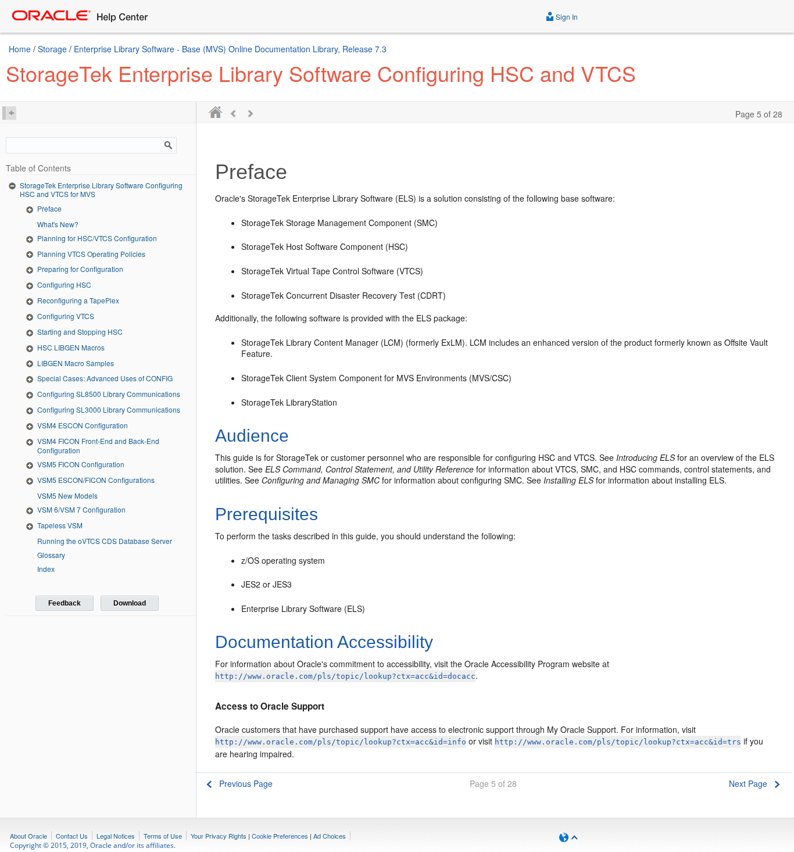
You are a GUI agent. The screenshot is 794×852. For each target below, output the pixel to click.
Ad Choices (329, 835)
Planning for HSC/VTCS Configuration (97, 238)
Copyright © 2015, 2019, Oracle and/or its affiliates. (93, 845)
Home (20, 49)
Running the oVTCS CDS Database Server (104, 541)
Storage (52, 49)
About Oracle (28, 835)
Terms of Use (163, 835)
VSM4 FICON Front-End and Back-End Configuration (98, 445)
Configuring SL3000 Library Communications (108, 409)
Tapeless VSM (60, 525)
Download (129, 603)
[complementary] (280, 835)
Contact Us (72, 835)
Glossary (51, 555)
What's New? (57, 224)
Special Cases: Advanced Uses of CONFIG (105, 378)
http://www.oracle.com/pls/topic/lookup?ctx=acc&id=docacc (345, 676)
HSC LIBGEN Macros (71, 347)
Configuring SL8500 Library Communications (108, 394)
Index (46, 569)
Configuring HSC (64, 284)
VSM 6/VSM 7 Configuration (81, 509)
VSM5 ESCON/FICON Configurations (96, 480)
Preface (49, 208)
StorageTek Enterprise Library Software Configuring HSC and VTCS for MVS (101, 189)
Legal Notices (115, 835)
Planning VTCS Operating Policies (91, 254)
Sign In (566, 17)
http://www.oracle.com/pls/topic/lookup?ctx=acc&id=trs (618, 742)
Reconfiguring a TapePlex (78, 300)
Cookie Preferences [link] (280, 835)
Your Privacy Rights (218, 835)
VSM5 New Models (67, 495)
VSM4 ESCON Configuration (82, 425)
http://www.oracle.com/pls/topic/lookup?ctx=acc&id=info (340, 742)
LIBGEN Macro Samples (75, 363)
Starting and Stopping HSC (80, 331)
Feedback (64, 603)
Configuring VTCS (65, 316)
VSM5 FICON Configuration (80, 464)
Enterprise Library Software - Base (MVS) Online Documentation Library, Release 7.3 (230, 49)
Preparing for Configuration (80, 269)
